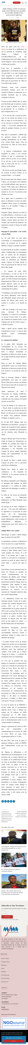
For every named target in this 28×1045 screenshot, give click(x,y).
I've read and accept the (10, 919)
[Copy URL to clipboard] (25, 1043)
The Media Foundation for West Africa (14, 1032)
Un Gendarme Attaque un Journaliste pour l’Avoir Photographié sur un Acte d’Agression (13, 848)
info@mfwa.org (5, 1009)
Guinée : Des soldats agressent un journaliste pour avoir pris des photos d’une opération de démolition (12, 892)
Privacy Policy (15, 919)
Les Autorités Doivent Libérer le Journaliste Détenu (10, 870)
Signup (14, 1041)
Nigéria (17, 17)
